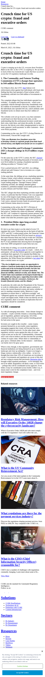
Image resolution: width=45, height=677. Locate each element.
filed (24, 88)
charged (39, 158)
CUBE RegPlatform (13, 603)
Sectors (6, 615)
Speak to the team (7, 377)
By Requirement (12, 623)
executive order (19, 250)
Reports (8, 639)
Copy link (12, 37)
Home (3, 2)
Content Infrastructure (13, 610)
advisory (39, 235)
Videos (8, 645)
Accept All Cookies (22, 673)
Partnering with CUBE (14, 607)
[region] (22, 662)
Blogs (8, 637)
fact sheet (36, 258)
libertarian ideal (35, 359)
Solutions (8, 598)
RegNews (9, 643)
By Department (11, 625)
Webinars (9, 647)
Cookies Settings (22, 666)
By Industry (10, 621)
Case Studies (10, 641)
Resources (4, 4)
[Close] (42, 651)
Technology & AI (12, 605)
